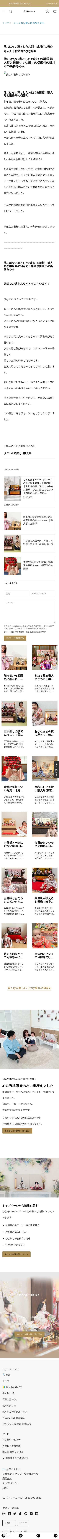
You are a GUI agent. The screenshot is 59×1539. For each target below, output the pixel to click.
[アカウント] (47, 11)
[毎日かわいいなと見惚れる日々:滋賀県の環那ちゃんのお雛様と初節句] (45, 824)
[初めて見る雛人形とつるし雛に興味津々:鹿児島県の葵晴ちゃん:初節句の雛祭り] (45, 657)
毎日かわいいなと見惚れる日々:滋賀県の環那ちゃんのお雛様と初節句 (44, 844)
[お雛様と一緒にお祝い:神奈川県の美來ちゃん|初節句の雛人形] (14, 824)
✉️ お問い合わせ (11, 1469)
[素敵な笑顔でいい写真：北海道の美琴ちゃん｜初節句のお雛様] (14, 769)
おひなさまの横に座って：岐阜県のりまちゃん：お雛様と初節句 (44, 733)
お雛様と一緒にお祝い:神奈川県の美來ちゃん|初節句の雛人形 (14, 844)
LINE (5, 1487)
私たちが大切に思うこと (14, 1411)
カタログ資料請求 (11, 1445)
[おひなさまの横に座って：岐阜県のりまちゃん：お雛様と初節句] (45, 713)
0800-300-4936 (33, 1497)
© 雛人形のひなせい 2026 (14, 1531)
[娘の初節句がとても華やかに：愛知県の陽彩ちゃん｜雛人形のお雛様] (14, 935)
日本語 (8, 1523)
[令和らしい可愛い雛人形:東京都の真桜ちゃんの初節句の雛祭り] (45, 769)
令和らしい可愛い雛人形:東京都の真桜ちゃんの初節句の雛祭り (44, 788)
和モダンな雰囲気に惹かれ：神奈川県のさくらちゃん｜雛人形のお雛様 (13, 677)
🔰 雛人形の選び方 (12, 1387)
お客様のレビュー (11, 1439)
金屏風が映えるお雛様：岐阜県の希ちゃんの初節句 (44, 899)
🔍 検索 (6, 1374)
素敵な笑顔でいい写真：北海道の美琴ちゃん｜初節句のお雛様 (13, 788)
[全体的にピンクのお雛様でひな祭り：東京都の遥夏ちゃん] (45, 935)
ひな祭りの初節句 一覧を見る (17, 1131)
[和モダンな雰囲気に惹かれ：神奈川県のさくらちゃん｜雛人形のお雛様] (14, 657)
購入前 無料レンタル (12, 1452)
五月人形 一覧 (9, 1399)
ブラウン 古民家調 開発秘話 (16, 1424)
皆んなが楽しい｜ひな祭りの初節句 (29, 988)
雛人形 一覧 (8, 1393)
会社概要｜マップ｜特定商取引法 (20, 1473)
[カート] (55, 11)
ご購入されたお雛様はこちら (19, 446)
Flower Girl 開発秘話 (13, 1418)
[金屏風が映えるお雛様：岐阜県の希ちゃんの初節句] (45, 880)
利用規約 (29, 628)
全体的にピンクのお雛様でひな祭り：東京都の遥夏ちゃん (44, 955)
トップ (5, 22)
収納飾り (16, 453)
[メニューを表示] (4, 11)
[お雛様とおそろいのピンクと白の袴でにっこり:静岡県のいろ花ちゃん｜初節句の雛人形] (14, 880)
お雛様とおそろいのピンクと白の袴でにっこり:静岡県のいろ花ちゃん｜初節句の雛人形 (14, 899)
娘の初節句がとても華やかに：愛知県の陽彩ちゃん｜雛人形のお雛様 (13, 955)
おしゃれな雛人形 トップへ (16, 1254)
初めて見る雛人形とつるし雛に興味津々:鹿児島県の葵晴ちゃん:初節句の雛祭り (44, 677)
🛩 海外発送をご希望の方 (15, 1458)
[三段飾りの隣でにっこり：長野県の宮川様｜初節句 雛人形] (14, 713)
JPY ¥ (22, 1523)
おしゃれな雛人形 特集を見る (28, 22)
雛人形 (27, 453)
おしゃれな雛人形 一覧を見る (29, 1334)
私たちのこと (9, 1405)
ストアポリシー (10, 1483)
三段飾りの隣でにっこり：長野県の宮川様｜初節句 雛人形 (13, 733)
